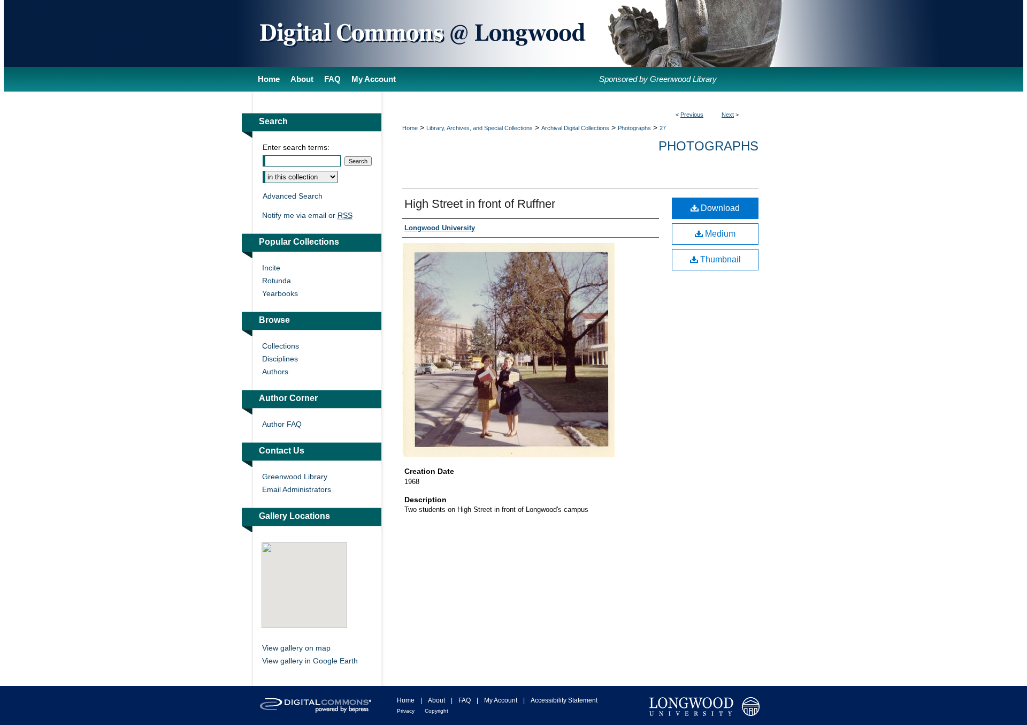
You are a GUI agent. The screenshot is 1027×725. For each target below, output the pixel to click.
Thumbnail (719, 259)
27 (663, 128)
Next (728, 114)
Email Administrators (296, 489)
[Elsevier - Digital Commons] (315, 705)
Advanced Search (293, 196)
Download (719, 208)
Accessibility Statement (564, 700)
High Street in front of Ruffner (479, 203)
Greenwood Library (294, 476)
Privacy (406, 711)
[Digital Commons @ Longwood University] (513, 33)
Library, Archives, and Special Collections (479, 128)
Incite (271, 267)
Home (410, 128)
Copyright (436, 711)
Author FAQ (282, 424)
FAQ (464, 700)
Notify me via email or (307, 215)
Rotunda (276, 280)
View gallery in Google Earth (310, 660)
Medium (719, 233)
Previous (691, 114)
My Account (500, 700)
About (436, 700)
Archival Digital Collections (575, 128)
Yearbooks (280, 293)
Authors (275, 371)
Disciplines (280, 358)
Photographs (634, 128)
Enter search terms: (296, 147)
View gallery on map (296, 648)
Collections (280, 346)
